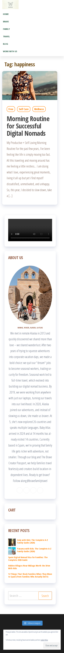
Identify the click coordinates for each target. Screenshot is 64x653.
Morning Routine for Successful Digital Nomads (28, 126)
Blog (5, 43)
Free (10, 109)
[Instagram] (26, 490)
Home (6, 14)
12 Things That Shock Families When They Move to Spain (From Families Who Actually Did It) (30, 575)
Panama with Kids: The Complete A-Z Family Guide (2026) (34, 550)
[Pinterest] (33, 490)
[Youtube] (40, 490)
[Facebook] (20, 490)
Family (6, 28)
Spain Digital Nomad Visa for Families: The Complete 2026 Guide (27, 558)
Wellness (39, 109)
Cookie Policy (44, 640)
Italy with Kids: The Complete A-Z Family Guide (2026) (32, 541)
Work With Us (10, 51)
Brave (6, 21)
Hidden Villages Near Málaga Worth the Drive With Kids (29, 567)
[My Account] (62, 4)
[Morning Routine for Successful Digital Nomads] (29, 85)
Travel (6, 36)
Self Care (24, 109)
